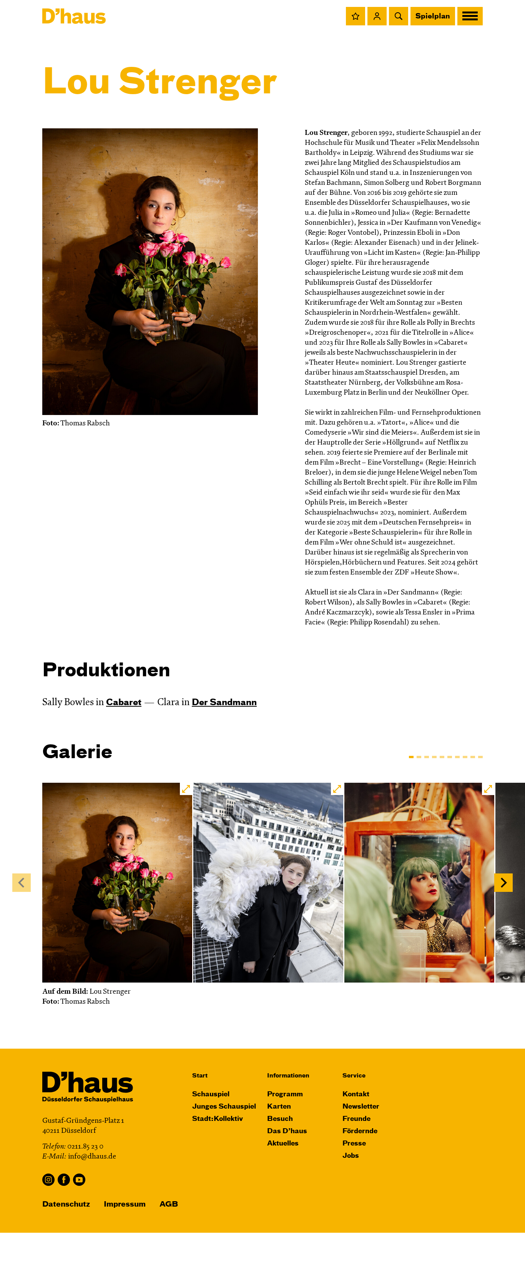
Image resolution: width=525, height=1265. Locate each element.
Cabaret (123, 703)
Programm (285, 1094)
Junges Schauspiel (224, 1107)
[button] (355, 16)
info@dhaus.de (92, 1156)
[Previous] (21, 882)
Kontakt (355, 1094)
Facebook (64, 1180)
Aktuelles (283, 1143)
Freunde (356, 1119)
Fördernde (359, 1131)
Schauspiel (210, 1094)
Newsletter (360, 1107)
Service (354, 1076)
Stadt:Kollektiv (217, 1119)
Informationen (288, 1076)
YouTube (79, 1180)
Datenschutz (66, 1204)
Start (200, 1076)
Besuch (280, 1119)
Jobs (350, 1156)
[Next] (503, 882)
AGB (168, 1204)
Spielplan (432, 16)
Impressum (125, 1204)
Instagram (48, 1180)
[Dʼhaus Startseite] (74, 16)
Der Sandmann (224, 703)
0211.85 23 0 (85, 1146)
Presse (354, 1143)
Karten (279, 1107)
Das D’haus (287, 1131)
